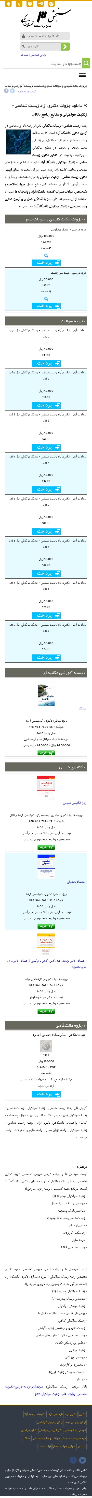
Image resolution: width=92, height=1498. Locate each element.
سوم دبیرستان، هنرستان (74, 1438)
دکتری (82, 1414)
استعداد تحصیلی (76, 882)
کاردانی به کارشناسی (75, 1430)
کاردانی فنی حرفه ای (50, 1430)
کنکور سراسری (29, 1430)
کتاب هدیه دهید (26, 91)
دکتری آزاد (71, 1414)
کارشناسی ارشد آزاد (34, 1414)
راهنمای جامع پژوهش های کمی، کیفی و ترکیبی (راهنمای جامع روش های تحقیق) (46, 964)
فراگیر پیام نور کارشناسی (50, 1422)
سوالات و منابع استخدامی (46, 1438)
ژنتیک (82, 708)
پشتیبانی (81, 1446)
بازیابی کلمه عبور (38, 55)
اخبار (55, 1446)
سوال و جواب (67, 1446)
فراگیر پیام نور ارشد (75, 1422)
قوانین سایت (44, 1446)
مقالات (26, 1438)
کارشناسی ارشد (55, 1414)
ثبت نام (24, 55)
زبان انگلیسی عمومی (74, 803)
